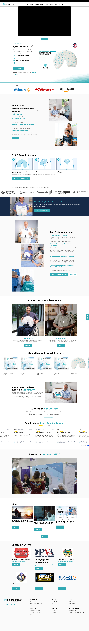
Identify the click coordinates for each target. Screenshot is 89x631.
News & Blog (33, 606)
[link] (23, 442)
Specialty (36, 4)
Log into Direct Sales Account (77, 612)
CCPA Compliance (74, 625)
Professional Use (44, 4)
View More (44, 536)
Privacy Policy (34, 625)
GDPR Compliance (82, 625)
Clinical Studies (56, 605)
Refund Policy (67, 625)
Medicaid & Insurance (35, 610)
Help (59, 4)
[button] (86, 436)
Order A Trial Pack (74, 605)
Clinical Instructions (36, 603)
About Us (54, 601)
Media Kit (54, 608)
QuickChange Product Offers (44, 353)
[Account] (80, 4)
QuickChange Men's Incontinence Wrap (70, 627)
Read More (15, 527)
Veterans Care (34, 616)
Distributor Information (36, 612)
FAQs (31, 4)
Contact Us (55, 606)
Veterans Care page (48, 417)
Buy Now (27, 4)
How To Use (33, 601)
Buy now (44, 38)
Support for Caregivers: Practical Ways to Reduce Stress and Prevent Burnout (65, 521)
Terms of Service (41, 625)
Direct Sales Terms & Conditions (51, 625)
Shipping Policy (60, 625)
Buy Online (72, 601)
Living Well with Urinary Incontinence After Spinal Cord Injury (22, 521)
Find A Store (72, 603)
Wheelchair (33, 618)
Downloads (33, 608)
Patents (54, 603)
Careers (54, 612)
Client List (54, 610)
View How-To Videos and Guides (21, 178)
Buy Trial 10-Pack (18, 68)
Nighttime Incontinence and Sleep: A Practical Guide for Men (43, 524)
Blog (63, 4)
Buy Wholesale (73, 610)
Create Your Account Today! (42, 210)
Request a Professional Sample (59, 274)
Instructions (53, 4)
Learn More (73, 274)
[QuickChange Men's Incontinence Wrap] (9, 4)
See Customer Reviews (74, 608)
